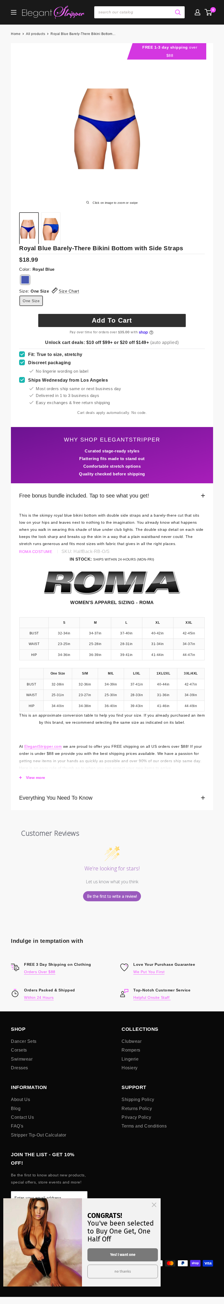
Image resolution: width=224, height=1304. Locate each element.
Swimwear (22, 1059)
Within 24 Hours (39, 997)
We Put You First (148, 972)
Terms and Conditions (144, 1126)
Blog (15, 1108)
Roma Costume (35, 551)
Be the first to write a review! (112, 896)
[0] (208, 12)
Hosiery (130, 1067)
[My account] (197, 12)
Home (15, 34)
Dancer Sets (24, 1041)
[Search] (178, 12)
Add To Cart (112, 320)
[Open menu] (13, 12)
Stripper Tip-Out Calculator (38, 1135)
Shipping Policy (138, 1099)
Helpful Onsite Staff (152, 997)
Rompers (131, 1050)
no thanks (122, 1271)
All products (35, 34)
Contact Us (22, 1117)
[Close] (154, 1204)
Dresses (19, 1067)
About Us (20, 1099)
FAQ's (17, 1126)
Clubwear (132, 1041)
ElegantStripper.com (43, 746)
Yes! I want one (122, 1254)
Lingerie (130, 1059)
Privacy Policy (136, 1117)
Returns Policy (137, 1108)
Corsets (19, 1050)
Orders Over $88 (39, 972)
